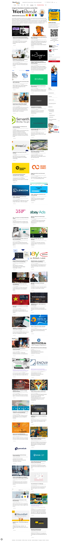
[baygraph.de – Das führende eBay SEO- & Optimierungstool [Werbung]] (20, 322)
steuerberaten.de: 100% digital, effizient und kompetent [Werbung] (38, 129)
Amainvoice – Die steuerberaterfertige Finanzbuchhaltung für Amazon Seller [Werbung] (20, 370)
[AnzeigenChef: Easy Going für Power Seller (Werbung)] (20, 146)
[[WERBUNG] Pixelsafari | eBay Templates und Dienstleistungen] (39, 298)
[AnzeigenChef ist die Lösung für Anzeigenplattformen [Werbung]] (39, 100)
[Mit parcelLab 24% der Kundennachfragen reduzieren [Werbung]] (20, 448)
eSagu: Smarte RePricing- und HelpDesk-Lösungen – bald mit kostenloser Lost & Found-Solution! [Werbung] (38, 62)
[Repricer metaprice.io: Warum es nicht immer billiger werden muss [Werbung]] (39, 432)
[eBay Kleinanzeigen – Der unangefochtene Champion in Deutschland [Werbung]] (39, 254)
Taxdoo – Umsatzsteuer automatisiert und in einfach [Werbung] (38, 195)
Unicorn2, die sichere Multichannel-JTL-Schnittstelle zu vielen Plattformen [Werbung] (20, 434)
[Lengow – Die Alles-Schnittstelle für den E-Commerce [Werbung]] (20, 190)
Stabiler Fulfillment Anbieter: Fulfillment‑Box (38, 391)
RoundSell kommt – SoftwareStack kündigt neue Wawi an (20, 522)
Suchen (59, 120)
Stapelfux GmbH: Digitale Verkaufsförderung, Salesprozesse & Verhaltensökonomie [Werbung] (20, 37)
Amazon (21, 176)
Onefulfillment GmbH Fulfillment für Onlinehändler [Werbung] (37, 505)
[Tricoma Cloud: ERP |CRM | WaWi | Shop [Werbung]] (39, 232)
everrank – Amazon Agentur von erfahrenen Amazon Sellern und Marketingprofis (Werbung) (20, 477)
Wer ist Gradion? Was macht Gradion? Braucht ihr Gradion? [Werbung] (39, 37)
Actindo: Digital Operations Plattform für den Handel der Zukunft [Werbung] (38, 462)
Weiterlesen (14, 45)
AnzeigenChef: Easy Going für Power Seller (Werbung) (19, 152)
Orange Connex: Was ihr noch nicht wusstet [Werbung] (38, 174)
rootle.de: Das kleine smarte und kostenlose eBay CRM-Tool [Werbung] (21, 82)
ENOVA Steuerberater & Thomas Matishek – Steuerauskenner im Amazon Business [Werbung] (39, 369)
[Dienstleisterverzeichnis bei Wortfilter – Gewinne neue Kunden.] (20, 343)
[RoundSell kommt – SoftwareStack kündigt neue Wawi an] (20, 516)
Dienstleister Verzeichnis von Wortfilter (24, 39)
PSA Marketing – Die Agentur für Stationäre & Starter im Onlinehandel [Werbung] (20, 60)
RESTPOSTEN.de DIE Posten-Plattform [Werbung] (38, 347)
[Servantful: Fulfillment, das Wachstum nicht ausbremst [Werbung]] (20, 121)
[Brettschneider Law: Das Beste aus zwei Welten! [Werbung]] (20, 299)
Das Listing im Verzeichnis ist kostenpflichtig (38, 19)
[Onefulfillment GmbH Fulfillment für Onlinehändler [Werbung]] (39, 499)
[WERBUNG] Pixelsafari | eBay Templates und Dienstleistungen (38, 304)
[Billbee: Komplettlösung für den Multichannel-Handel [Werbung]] (39, 79)
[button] (1, 539)
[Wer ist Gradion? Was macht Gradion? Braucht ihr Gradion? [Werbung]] (39, 31)
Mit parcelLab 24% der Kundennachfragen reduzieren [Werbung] (19, 455)
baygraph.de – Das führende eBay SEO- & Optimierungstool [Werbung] (19, 328)
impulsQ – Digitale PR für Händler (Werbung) (38, 326)
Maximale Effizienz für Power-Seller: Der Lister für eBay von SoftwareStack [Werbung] (20, 261)
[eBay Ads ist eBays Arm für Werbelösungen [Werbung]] (39, 210)
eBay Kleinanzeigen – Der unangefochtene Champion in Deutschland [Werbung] (38, 261)
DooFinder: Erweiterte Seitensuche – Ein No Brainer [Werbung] (19, 500)
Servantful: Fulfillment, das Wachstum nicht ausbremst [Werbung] (20, 127)
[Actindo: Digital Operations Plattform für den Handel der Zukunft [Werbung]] (39, 455)
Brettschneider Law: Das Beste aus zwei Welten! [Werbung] (20, 306)
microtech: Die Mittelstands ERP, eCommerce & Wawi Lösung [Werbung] (20, 239)
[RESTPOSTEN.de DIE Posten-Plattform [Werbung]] (39, 341)
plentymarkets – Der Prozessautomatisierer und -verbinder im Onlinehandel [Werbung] (20, 412)
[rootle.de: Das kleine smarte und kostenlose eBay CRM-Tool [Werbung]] (20, 75)
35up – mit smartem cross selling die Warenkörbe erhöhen (21, 218)
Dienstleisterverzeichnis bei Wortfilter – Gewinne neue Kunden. (19, 349)
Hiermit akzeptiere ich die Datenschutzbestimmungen (52, 59)
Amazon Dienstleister (22, 371)
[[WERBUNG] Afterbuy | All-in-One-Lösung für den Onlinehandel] (39, 410)
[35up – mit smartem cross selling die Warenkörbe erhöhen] (20, 211)
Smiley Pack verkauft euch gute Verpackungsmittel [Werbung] (36, 529)
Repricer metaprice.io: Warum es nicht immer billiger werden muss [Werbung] (38, 438)
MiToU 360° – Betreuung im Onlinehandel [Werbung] (37, 283)
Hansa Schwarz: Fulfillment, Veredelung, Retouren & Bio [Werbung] (37, 151)
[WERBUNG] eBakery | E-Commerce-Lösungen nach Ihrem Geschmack (20, 391)
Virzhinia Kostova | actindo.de (35, 463)
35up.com (15, 219)
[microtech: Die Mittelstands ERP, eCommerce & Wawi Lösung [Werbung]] (20, 232)
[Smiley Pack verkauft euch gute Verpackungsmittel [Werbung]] (39, 523)
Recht (13, 286)
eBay (15, 177)
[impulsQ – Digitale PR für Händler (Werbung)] (39, 320)
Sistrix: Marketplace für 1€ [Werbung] (37, 483)
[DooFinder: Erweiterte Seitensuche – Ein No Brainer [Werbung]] (20, 494)
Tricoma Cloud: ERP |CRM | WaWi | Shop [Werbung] (37, 239)
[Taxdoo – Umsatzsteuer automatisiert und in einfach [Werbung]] (39, 188)
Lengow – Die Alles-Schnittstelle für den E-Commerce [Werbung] (19, 197)
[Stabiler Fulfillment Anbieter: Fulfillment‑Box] (39, 385)
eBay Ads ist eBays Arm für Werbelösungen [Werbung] (38, 217)
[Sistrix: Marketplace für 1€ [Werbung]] (39, 477)
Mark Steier (15, 39)
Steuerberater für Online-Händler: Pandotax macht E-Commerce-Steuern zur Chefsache (20, 104)
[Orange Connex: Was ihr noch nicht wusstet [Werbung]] (39, 167)
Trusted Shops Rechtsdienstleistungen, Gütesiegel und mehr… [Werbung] (19, 175)
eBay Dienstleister (15, 84)
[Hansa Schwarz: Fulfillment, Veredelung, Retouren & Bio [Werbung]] (39, 145)
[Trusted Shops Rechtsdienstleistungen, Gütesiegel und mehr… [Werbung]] (20, 168)
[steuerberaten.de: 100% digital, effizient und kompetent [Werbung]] (39, 122)
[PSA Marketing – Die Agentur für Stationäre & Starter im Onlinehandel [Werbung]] (20, 53)
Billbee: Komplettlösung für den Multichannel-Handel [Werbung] (38, 86)
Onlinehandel (18, 84)
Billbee (32, 87)
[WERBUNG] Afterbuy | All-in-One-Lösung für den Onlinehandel (39, 416)
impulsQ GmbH (33, 327)
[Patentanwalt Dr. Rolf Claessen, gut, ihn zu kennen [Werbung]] (20, 277)
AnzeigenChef (15, 154)
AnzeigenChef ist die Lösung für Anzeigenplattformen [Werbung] (36, 107)
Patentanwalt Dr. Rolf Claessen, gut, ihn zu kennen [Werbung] (20, 284)
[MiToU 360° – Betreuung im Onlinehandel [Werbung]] (39, 277)
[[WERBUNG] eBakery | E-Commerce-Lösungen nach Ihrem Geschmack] (20, 384)
